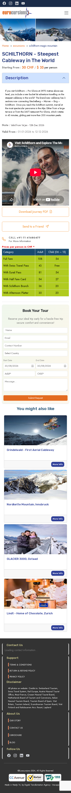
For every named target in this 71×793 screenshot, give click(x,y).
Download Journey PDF (33, 212)
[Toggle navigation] (66, 12)
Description (16, 78)
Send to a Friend (33, 226)
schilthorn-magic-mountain (43, 46)
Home (5, 46)
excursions (19, 46)
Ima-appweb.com (59, 784)
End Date (40, 360)
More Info (58, 464)
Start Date (7, 360)
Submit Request (35, 398)
